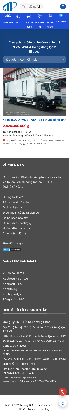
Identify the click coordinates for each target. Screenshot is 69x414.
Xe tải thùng (10, 289)
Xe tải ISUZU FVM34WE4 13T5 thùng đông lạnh (34, 119)
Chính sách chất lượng (17, 223)
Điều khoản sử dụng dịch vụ (21, 212)
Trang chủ (15, 42)
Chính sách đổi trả (14, 233)
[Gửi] (38, 6)
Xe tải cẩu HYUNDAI (15, 278)
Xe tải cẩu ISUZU (13, 273)
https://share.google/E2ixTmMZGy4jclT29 (35, 381)
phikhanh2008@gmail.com (22, 377)
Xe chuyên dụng (12, 294)
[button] (63, 6)
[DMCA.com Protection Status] (12, 249)
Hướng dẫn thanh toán (17, 228)
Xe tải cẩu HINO (12, 283)
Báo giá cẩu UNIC (13, 299)
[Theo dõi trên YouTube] (50, 243)
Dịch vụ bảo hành (14, 207)
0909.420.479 (11, 373)
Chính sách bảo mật (15, 218)
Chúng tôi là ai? (13, 197)
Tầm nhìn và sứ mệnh (16, 202)
